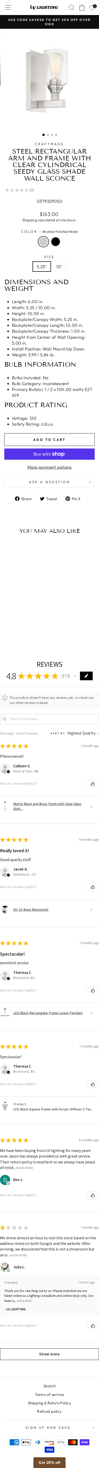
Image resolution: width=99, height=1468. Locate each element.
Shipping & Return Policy (49, 1403)
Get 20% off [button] (49, 1462)
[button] (75, 676)
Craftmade (49, 144)
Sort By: (59, 733)
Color (49, 231)
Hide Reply (11, 1282)
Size (49, 257)
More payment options (49, 467)
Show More (24, 1168)
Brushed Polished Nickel (43, 242)
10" (59, 266)
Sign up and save (48, 1427)
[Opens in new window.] (8, 1183)
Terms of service (49, 1394)
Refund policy (49, 1411)
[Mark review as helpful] (93, 784)
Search (49, 1385)
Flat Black (56, 242)
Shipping (29, 220)
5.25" (42, 266)
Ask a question (49, 482)
